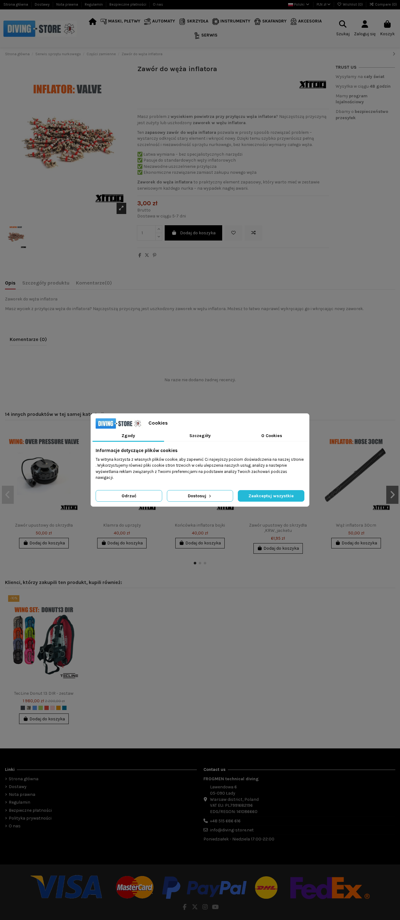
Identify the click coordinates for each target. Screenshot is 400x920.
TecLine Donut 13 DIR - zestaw (43, 693)
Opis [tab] (10, 283)
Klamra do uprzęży (122, 525)
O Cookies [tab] (271, 435)
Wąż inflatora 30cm (356, 525)
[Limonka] (40, 708)
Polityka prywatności (30, 818)
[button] (120, 22)
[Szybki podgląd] (75, 458)
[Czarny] (23, 708)
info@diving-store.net (232, 830)
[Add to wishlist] (233, 233)
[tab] (94, 284)
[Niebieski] (34, 708)
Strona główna (16, 4)
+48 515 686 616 (225, 821)
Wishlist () (353, 4)
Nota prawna (67, 4)
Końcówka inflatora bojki (200, 525)
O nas (158, 4)
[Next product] (393, 54)
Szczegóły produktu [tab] (45, 283)
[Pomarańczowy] (58, 708)
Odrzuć (129, 496)
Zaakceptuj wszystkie (271, 496)
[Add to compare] (253, 233)
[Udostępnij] (139, 255)
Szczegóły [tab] (200, 435)
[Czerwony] (46, 708)
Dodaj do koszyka (198, 233)
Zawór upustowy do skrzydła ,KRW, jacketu (278, 528)
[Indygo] (64, 708)
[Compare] (75, 447)
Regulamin (94, 4)
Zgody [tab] (128, 435)
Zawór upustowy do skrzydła (44, 525)
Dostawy (43, 4)
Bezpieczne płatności (128, 4)
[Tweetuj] (147, 255)
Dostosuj (198, 496)
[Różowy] (52, 708)
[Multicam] (29, 708)
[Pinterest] (154, 255)
